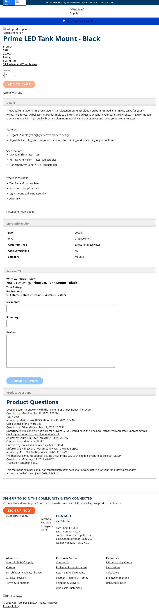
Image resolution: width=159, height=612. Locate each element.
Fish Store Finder (116, 583)
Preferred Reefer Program (71, 567)
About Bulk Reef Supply (19, 562)
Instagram (47, 526)
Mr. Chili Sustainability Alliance (24, 572)
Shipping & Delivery (67, 583)
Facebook (46, 519)
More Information (18, 223)
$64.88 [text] (6, 70)
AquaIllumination (13, 32)
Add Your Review (27, 64)
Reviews (13, 271)
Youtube (46, 522)
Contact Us (62, 562)
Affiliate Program (16, 577)
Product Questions (18, 392)
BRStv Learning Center (119, 562)
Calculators (112, 572)
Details (11, 102)
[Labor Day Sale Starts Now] (79, 21)
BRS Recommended (117, 577)
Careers (10, 567)
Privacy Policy (11, 606)
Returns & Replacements (70, 572)
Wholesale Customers (69, 588)
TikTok (44, 529)
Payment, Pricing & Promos (72, 577)
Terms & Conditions (17, 583)
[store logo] (79, 11)
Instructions (113, 567)
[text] (79, 61)
